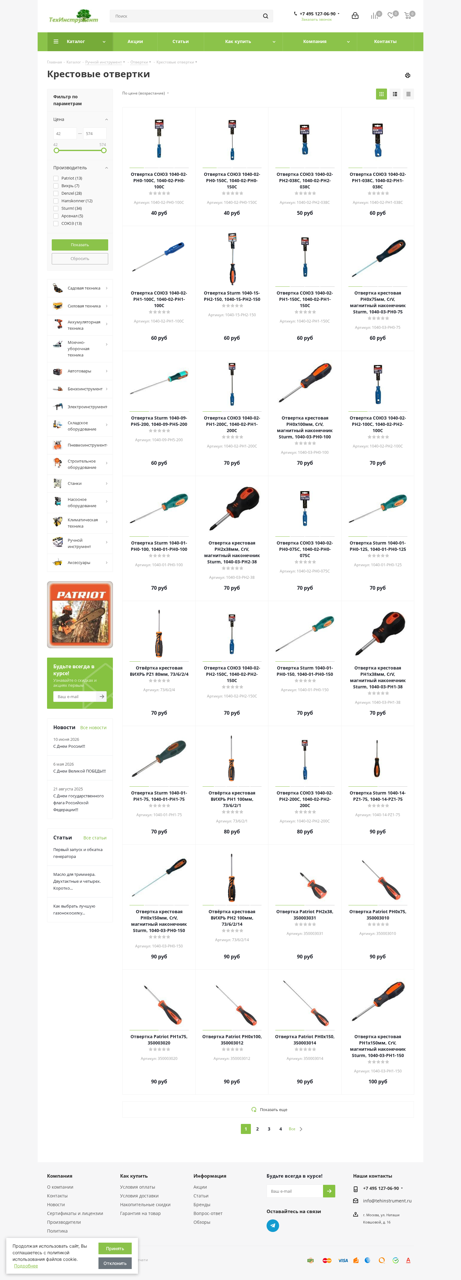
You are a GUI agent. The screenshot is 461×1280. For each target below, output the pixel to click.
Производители (64, 1222)
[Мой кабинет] (355, 16)
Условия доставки (139, 1196)
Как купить (134, 1176)
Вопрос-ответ (208, 1213)
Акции (200, 1187)
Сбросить (80, 258)
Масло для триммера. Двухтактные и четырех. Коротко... (77, 881)
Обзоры (201, 1222)
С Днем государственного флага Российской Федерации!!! (78, 802)
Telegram (273, 1225)
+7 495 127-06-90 (318, 14)
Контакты (57, 1196)
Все (292, 1128)
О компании (60, 1187)
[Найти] (265, 16)
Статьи (201, 1196)
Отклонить (115, 1263)
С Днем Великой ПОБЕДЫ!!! (79, 771)
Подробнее (26, 1265)
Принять (115, 1248)
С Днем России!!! (69, 746)
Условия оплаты (137, 1187)
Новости (56, 1204)
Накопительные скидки (145, 1204)
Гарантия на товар (140, 1213)
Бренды (201, 1204)
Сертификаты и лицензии (75, 1213)
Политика (57, 1231)
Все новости (93, 727)
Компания (59, 1176)
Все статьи (95, 838)
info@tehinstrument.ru (387, 1201)
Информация (209, 1176)
